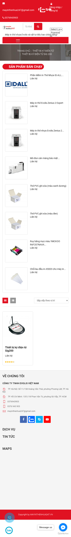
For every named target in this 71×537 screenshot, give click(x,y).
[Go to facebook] (63, 527)
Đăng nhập (55, 7)
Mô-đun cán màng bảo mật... (45, 158)
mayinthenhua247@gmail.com (18, 10)
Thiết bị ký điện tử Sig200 (16, 349)
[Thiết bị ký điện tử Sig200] (18, 327)
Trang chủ (23, 50)
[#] (16, 85)
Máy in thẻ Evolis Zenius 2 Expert (46, 103)
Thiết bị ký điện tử (43, 50)
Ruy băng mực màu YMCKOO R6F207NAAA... (45, 243)
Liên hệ (33, 78)
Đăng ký (54, 10)
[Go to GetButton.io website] (63, 534)
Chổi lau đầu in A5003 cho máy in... (48, 269)
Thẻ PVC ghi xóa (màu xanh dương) (48, 186)
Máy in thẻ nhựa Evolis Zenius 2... (47, 130)
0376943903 (11, 17)
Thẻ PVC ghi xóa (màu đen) (44, 213)
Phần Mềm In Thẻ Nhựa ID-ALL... (47, 75)
